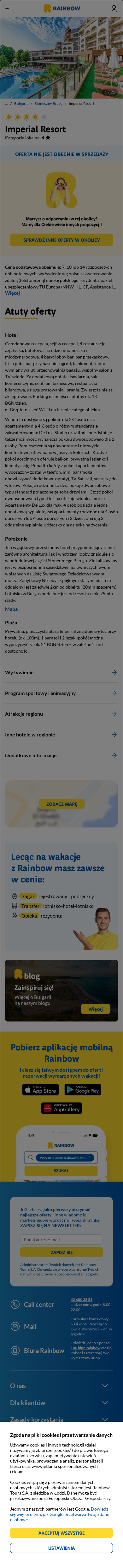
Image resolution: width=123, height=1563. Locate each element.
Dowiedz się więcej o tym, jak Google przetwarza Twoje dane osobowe (59, 1514)
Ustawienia (72, 1549)
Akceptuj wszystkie (64, 1534)
